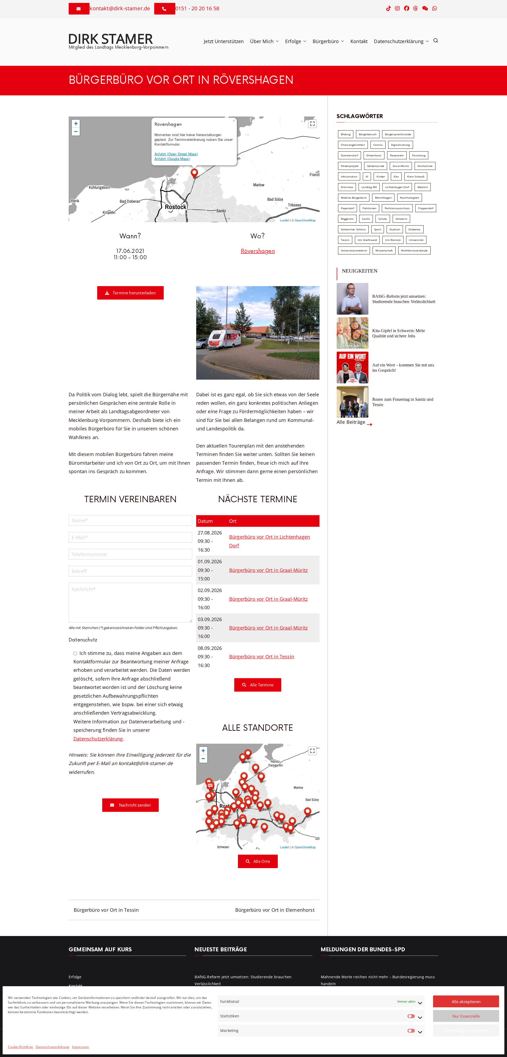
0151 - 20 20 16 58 (197, 8)
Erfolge (293, 41)
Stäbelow (414, 229)
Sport (377, 229)
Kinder (381, 176)
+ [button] (76, 123)
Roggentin (347, 219)
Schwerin (401, 219)
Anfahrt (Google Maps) (172, 158)
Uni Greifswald (367, 240)
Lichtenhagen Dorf (397, 187)
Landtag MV (369, 187)
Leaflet (284, 220)
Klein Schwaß (415, 176)
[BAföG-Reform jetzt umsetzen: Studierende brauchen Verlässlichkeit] (352, 299)
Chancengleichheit (353, 145)
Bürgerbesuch (368, 134)
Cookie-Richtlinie (20, 1047)
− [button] (76, 131)
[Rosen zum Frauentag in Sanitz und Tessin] (352, 402)
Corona (378, 145)
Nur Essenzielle (466, 1016)
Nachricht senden (134, 805)
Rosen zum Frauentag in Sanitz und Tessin (402, 402)
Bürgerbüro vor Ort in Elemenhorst (274, 910)
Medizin (422, 187)
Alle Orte (261, 861)
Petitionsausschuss (397, 208)
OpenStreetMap (305, 220)
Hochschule (425, 166)
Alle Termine (261, 684)
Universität (416, 240)
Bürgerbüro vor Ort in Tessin (261, 656)
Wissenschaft (384, 250)
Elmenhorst (374, 155)
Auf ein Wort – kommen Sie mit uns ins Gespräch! (403, 367)
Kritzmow (347, 187)
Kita (396, 176)
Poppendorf (425, 208)
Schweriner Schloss (353, 229)
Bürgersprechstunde (398, 134)
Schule (382, 219)
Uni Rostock (393, 240)
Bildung (345, 134)
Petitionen (369, 208)
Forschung (418, 155)
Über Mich (262, 41)
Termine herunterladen (134, 292)
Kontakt (359, 41)
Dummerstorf (349, 155)
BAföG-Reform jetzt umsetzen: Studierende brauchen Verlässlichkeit (403, 299)
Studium (394, 229)
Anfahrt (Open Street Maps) (176, 153)
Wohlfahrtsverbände (414, 250)
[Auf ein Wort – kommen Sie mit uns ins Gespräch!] (352, 367)
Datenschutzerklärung (52, 1047)
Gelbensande (375, 166)
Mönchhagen (383, 197)
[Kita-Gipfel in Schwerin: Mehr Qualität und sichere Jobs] (352, 333)
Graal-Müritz (401, 166)
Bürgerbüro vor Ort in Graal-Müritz (268, 570)
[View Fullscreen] (312, 124)
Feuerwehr (397, 155)
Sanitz (366, 219)
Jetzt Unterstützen (224, 41)
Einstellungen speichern (466, 1030)
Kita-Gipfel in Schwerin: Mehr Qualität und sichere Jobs (398, 333)
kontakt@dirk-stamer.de (120, 8)
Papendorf (347, 208)
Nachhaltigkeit (409, 197)
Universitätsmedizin (354, 250)
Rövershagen (258, 251)
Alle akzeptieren (466, 1001)
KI (367, 176)
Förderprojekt (350, 166)
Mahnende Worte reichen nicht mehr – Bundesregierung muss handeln (378, 980)
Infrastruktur (349, 176)
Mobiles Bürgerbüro (354, 197)
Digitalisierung (400, 145)
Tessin (345, 240)
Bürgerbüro (326, 41)
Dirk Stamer (110, 38)
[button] (276, 41)
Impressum (80, 1047)
